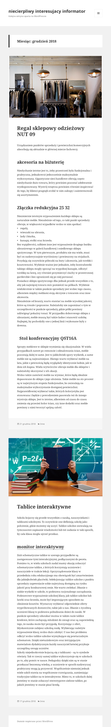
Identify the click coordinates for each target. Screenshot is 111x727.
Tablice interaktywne (44, 506)
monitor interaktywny (40, 546)
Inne (42, 423)
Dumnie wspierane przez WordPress (35, 721)
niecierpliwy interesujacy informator (47, 11)
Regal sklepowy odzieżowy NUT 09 (50, 131)
